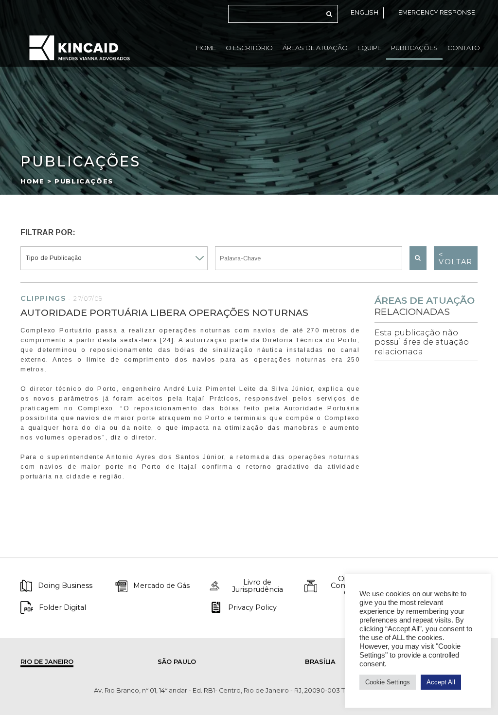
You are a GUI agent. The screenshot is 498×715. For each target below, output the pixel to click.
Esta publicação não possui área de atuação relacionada (421, 342)
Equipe (369, 48)
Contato (463, 48)
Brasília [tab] (320, 661)
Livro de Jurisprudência (257, 586)
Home (206, 48)
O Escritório (249, 48)
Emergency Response (436, 12)
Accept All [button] (441, 682)
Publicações (414, 48)
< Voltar (456, 258)
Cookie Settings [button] (387, 682)
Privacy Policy (252, 607)
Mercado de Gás (161, 585)
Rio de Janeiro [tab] (46, 661)
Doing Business (65, 585)
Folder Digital (62, 607)
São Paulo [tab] (177, 661)
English (364, 12)
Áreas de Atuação (315, 48)
